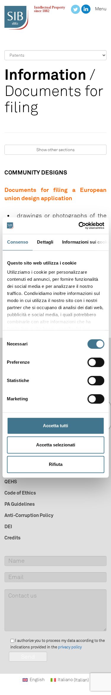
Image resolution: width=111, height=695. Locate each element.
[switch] (95, 362)
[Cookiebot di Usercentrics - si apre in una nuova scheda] (79, 225)
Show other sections (55, 149)
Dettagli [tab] (45, 241)
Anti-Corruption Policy (28, 515)
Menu (101, 9)
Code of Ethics (20, 493)
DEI (8, 526)
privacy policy (70, 647)
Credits (12, 538)
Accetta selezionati (55, 444)
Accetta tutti (55, 425)
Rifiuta (55, 464)
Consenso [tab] (17, 241)
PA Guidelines (19, 504)
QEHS (10, 481)
